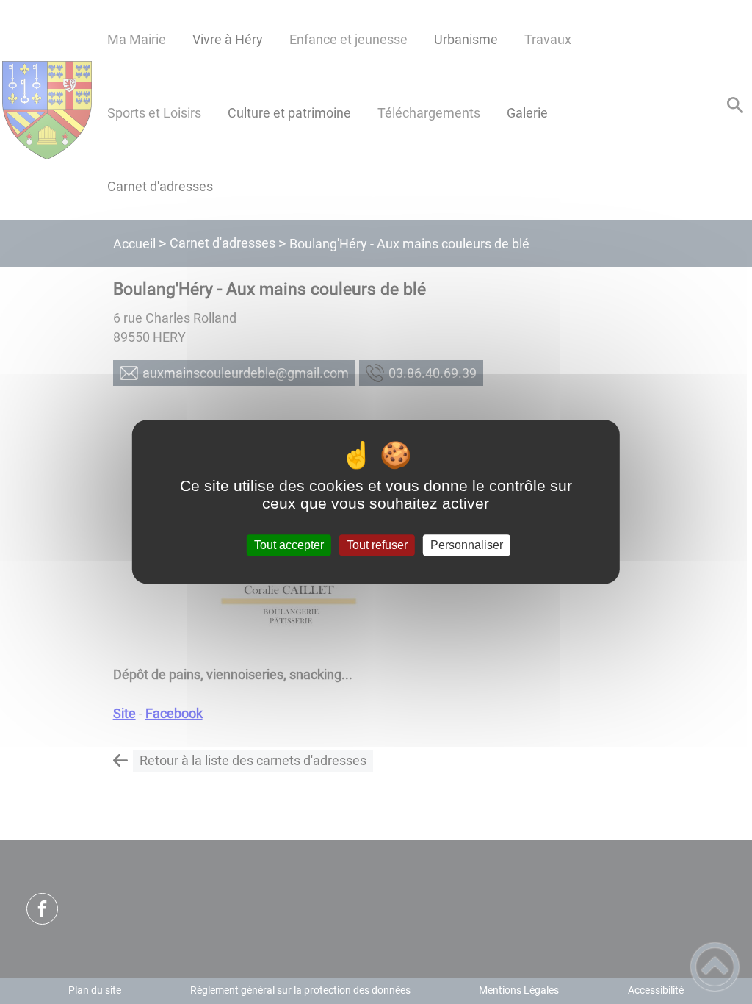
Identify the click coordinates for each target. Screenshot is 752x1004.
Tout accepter (289, 545)
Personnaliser (466, 545)
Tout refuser (377, 545)
